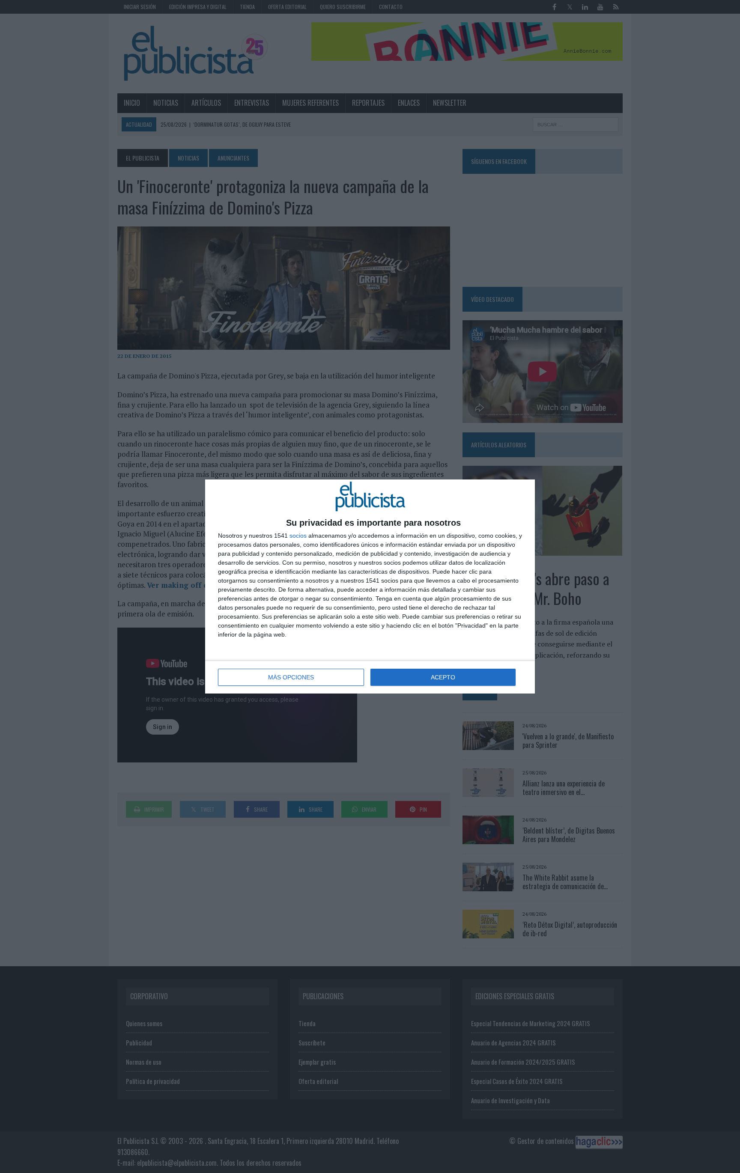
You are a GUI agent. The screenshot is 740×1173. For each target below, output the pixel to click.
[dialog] (370, 586)
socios (298, 536)
